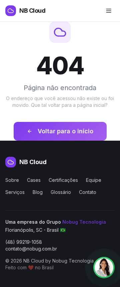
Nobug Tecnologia (84, 222)
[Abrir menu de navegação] (109, 11)
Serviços (15, 192)
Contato (87, 192)
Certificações (63, 180)
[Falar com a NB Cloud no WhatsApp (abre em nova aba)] (104, 267)
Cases (34, 180)
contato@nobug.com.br (31, 249)
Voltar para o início (65, 131)
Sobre (12, 180)
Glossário (61, 192)
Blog (38, 192)
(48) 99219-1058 (23, 242)
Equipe (93, 180)
